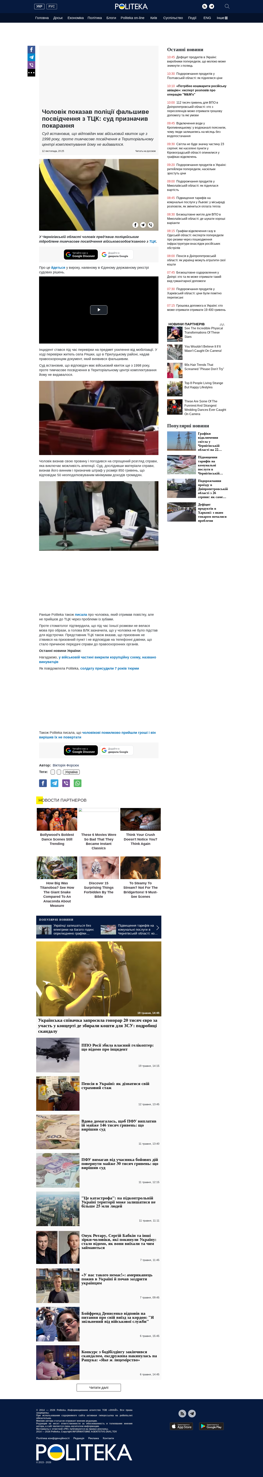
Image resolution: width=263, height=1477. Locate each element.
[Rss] (204, 6)
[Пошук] (227, 6)
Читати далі (98, 1388)
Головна (42, 18)
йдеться (58, 268)
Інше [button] (220, 18)
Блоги (111, 18)
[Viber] (31, 65)
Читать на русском (145, 151)
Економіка (76, 18)
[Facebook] (31, 49)
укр (39, 6)
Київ (153, 18)
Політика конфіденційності (53, 1438)
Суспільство (173, 18)
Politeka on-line (132, 18)
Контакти (108, 1438)
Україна (71, 772)
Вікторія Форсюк (66, 765)
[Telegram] (211, 6)
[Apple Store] (181, 1426)
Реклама (93, 1438)
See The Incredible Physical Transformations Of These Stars (203, 332)
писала (81, 615)
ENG (207, 18)
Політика (95, 18)
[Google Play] (211, 1426)
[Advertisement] (99, 77)
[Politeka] (131, 6)
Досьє (58, 18)
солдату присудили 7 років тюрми (109, 668)
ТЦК (152, 241)
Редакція (78, 1438)
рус (52, 6)
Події (192, 18)
